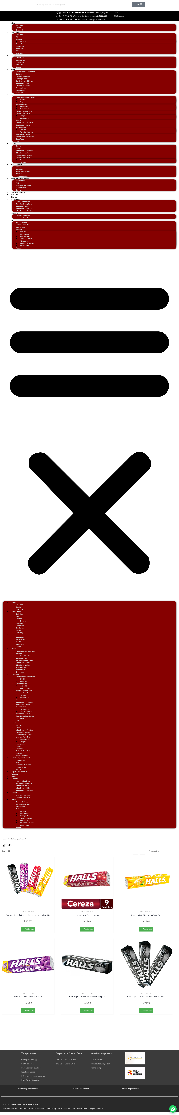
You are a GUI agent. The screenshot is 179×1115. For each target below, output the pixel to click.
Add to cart (29, 929)
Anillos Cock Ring (22, 176)
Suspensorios (25, 118)
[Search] (36, 9)
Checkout (19, 30)
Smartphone (24, 246)
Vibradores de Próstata (24, 211)
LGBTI (18, 141)
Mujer (13, 69)
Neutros (19, 39)
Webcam (14, 195)
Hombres (14, 95)
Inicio (13, 23)
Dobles (18, 67)
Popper (18, 248)
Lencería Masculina (23, 218)
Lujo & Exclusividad (18, 192)
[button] (173, 1109)
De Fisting (19, 53)
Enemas (19, 190)
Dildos (13, 55)
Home (4, 839)
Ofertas (14, 197)
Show (4, 851)
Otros (13, 220)
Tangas (23, 162)
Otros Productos (28, 912)
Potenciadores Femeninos (25, 72)
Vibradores (15, 199)
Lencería (14, 213)
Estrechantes (20, 93)
